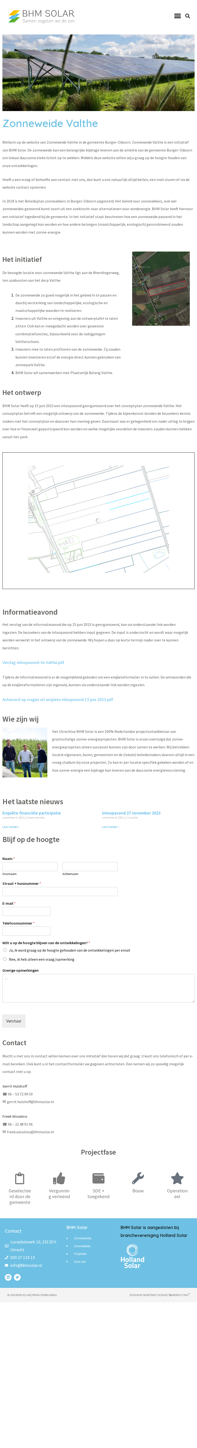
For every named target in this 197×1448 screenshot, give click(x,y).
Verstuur (13, 1021)
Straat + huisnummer (21, 883)
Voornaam (9, 874)
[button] (177, 16)
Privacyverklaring (44, 1295)
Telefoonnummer (18, 923)
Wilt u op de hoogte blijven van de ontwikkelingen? (46, 942)
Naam (8, 858)
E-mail (9, 903)
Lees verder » (10, 827)
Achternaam (70, 874)
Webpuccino (181, 1295)
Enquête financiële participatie (31, 813)
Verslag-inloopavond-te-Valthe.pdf (33, 662)
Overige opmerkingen (20, 970)
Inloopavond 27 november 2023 (131, 813)
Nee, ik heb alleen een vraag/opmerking (41, 959)
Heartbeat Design (155, 1295)
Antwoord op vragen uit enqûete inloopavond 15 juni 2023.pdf (57, 699)
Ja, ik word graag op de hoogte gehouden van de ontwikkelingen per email (69, 950)
